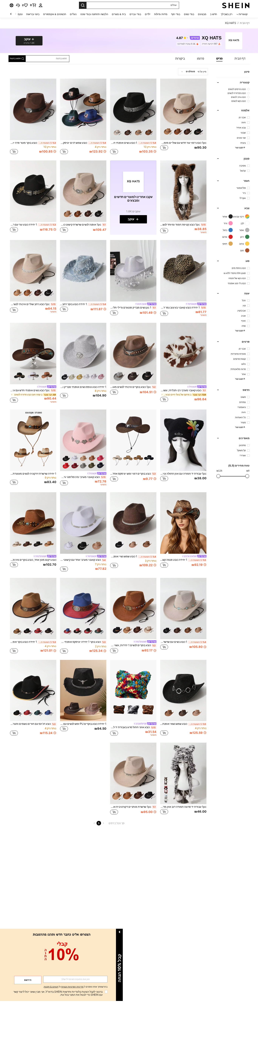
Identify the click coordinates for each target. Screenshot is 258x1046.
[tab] (240, 59)
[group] (233, 89)
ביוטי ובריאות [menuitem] (32, 14)
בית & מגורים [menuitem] (119, 14)
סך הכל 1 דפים (116, 823)
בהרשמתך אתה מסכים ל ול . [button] (75, 987)
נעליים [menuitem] (73, 14)
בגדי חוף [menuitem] (175, 14)
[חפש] (83, 5)
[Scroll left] (15, 14)
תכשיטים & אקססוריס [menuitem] (54, 14)
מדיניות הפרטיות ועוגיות (72, 986)
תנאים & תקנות (51, 986)
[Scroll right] (11, 14)
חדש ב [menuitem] (213, 14)
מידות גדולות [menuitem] (160, 14)
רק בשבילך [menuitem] (226, 14)
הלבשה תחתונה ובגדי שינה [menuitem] (94, 14)
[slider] (247, 476)
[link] (33, 5)
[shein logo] (236, 5)
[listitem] (211, 44)
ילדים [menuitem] (147, 14)
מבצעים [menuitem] (202, 14)
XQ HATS (212, 38)
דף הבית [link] (245, 23)
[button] (18, 5)
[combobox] (193, 71)
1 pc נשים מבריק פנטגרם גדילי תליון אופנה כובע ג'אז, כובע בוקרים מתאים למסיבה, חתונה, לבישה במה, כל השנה (133, 307)
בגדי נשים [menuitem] (189, 14)
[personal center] (40, 5)
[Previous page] (103, 823)
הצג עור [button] (239, 147)
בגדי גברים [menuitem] (135, 14)
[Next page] (94, 823)
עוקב (131, 219)
